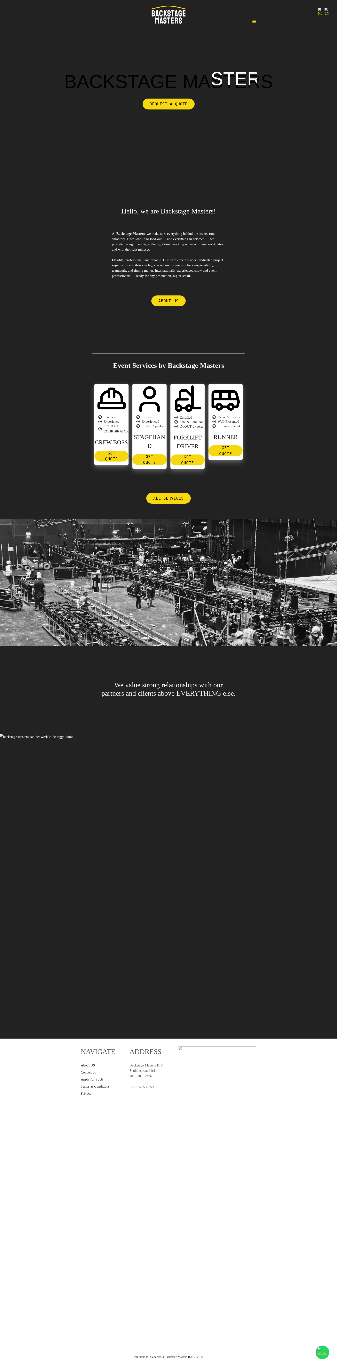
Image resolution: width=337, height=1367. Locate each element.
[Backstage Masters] (168, 15)
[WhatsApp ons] (322, 1352)
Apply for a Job (92, 1079)
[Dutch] (320, 12)
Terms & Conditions (95, 1086)
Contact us (88, 1072)
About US (88, 1065)
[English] (327, 12)
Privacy (86, 1093)
